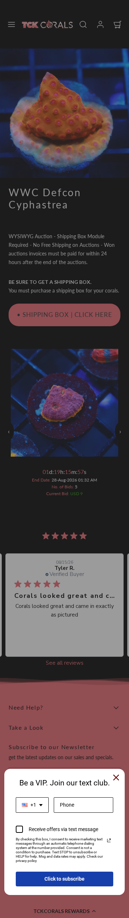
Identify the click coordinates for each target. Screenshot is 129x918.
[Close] (116, 777)
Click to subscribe (64, 879)
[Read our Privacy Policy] (109, 840)
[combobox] (32, 805)
